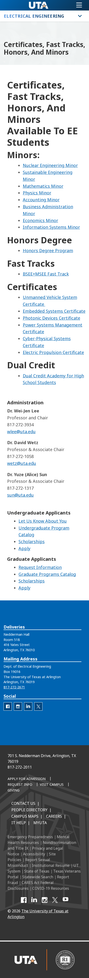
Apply (24, 548)
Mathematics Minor (43, 186)
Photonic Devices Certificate (51, 318)
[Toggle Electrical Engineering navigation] (80, 16)
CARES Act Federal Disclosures (31, 885)
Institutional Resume (51, 865)
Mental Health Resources (39, 839)
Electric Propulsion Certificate (53, 352)
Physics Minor (37, 193)
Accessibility (34, 854)
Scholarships (32, 541)
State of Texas (36, 871)
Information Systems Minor (51, 227)
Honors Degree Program (48, 250)
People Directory (29, 809)
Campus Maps (24, 816)
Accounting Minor (41, 200)
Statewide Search (37, 876)
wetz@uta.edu (21, 463)
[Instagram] (44, 900)
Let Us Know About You (43, 521)
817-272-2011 (20, 767)
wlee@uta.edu (21, 431)
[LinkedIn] (34, 900)
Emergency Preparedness (30, 836)
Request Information (40, 567)
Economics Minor (40, 220)
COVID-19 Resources (50, 888)
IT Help (18, 822)
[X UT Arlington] (55, 900)
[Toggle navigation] (79, 5)
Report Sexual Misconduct (29, 862)
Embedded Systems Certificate (54, 311)
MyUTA (40, 822)
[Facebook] (24, 900)
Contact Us (23, 803)
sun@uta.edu (20, 495)
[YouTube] (65, 900)
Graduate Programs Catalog (47, 574)
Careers (54, 816)
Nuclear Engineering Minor (50, 165)
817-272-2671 (14, 687)
